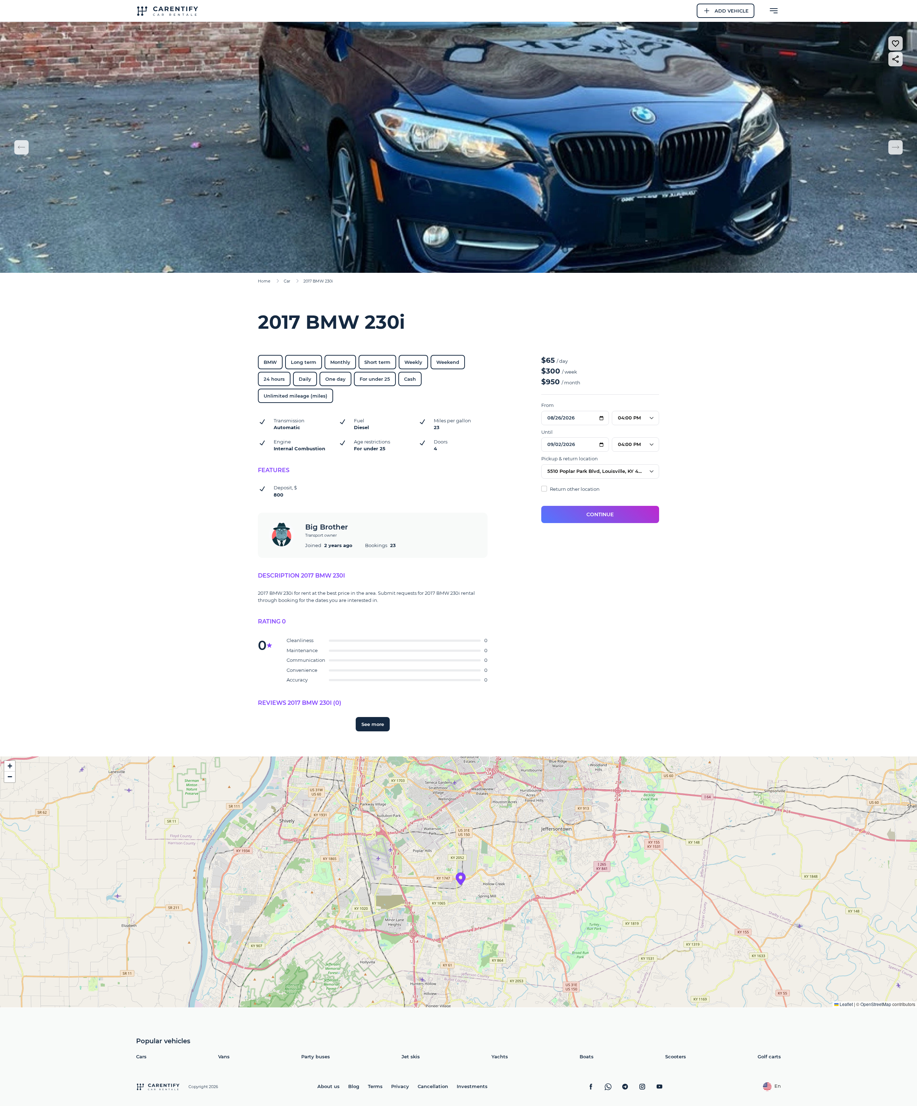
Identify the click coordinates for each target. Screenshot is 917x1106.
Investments (472, 1086)
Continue (600, 514)
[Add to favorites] (895, 43)
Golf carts (769, 1056)
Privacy (400, 1086)
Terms (375, 1086)
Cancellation (433, 1086)
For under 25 (375, 379)
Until (547, 432)
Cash (410, 379)
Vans (224, 1056)
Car (287, 281)
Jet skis (411, 1056)
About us (328, 1086)
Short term (377, 362)
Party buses (315, 1056)
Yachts (499, 1056)
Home (264, 281)
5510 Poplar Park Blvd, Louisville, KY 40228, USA (603, 471)
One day (335, 379)
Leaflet (846, 1004)
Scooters (675, 1056)
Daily (305, 379)
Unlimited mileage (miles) (295, 396)
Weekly (413, 362)
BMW (270, 362)
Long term (303, 362)
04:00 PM (629, 418)
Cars (141, 1056)
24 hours (274, 379)
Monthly (340, 362)
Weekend (447, 362)
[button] (460, 878)
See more (372, 724)
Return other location (574, 489)
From (547, 405)
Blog (353, 1086)
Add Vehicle (732, 11)
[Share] (895, 59)
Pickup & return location (569, 458)
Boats (587, 1056)
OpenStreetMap (875, 1004)
